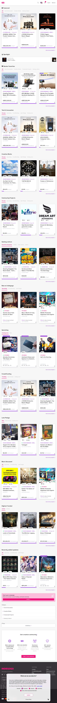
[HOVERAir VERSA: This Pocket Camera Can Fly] (10, 21)
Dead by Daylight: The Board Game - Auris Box (10, 270)
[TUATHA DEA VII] (28, 168)
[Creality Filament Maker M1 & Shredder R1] (10, 81)
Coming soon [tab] (5, 332)
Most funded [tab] (10, 376)
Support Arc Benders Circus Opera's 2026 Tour (9, 446)
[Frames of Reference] (47, 168)
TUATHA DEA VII (26, 181)
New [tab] (11, 332)
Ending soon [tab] (30, 113)
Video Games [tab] (21, 244)
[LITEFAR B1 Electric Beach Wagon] (28, 21)
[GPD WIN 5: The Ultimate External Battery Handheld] (10, 476)
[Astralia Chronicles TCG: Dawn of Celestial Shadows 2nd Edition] (10, 344)
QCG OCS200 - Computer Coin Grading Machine (45, 138)
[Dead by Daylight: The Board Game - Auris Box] (10, 256)
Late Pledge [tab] (23, 113)
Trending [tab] (4, 376)
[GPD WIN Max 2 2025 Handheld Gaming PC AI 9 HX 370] (28, 81)
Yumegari (24, 445)
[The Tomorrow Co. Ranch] (10, 212)
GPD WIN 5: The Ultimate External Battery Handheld (8, 490)
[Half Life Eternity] (47, 344)
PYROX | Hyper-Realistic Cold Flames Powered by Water (47, 35)
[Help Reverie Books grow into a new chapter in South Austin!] (28, 212)
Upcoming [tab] (9, 113)
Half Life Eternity (45, 357)
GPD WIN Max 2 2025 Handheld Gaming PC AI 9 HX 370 (28, 95)
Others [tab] (26, 244)
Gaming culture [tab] (36, 69)
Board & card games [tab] (7, 244)
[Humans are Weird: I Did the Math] (47, 432)
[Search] (38, 2)
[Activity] (45, 3)
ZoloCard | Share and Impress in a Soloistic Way (28, 358)
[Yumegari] (28, 432)
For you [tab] (3, 113)
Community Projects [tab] (26, 69)
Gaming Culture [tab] (25, 10)
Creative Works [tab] (17, 10)
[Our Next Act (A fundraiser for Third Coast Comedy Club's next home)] (10, 168)
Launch (28, 599)
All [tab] (2, 10)
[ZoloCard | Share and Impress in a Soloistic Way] (28, 344)
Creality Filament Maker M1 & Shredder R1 (9, 95)
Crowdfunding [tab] (16, 113)
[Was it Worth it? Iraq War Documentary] (28, 300)
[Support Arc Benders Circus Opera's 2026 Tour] (10, 432)
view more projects (50, 50)
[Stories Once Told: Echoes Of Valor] (10, 300)
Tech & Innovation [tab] (8, 10)
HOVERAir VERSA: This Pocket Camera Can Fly (9, 35)
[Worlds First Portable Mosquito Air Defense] (47, 81)
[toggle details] (18, 47)
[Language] (41, 2)
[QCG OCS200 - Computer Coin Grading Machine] (47, 124)
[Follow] (4, 308)
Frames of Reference (46, 181)
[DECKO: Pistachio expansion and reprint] (47, 300)
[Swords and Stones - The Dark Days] (47, 256)
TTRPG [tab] (15, 244)
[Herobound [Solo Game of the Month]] (28, 256)
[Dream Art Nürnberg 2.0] (47, 212)
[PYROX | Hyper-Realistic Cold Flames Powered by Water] (47, 21)
